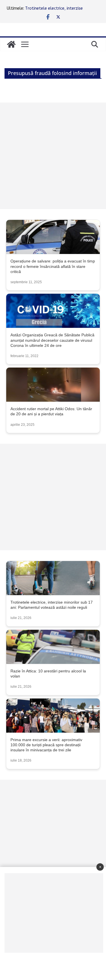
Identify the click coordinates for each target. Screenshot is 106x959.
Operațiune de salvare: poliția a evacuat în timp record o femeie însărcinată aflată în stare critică (52, 266)
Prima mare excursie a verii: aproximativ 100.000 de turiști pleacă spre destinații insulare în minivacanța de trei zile (46, 744)
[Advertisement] (53, 156)
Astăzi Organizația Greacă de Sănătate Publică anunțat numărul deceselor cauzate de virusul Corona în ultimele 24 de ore (52, 340)
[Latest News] (11, 44)
